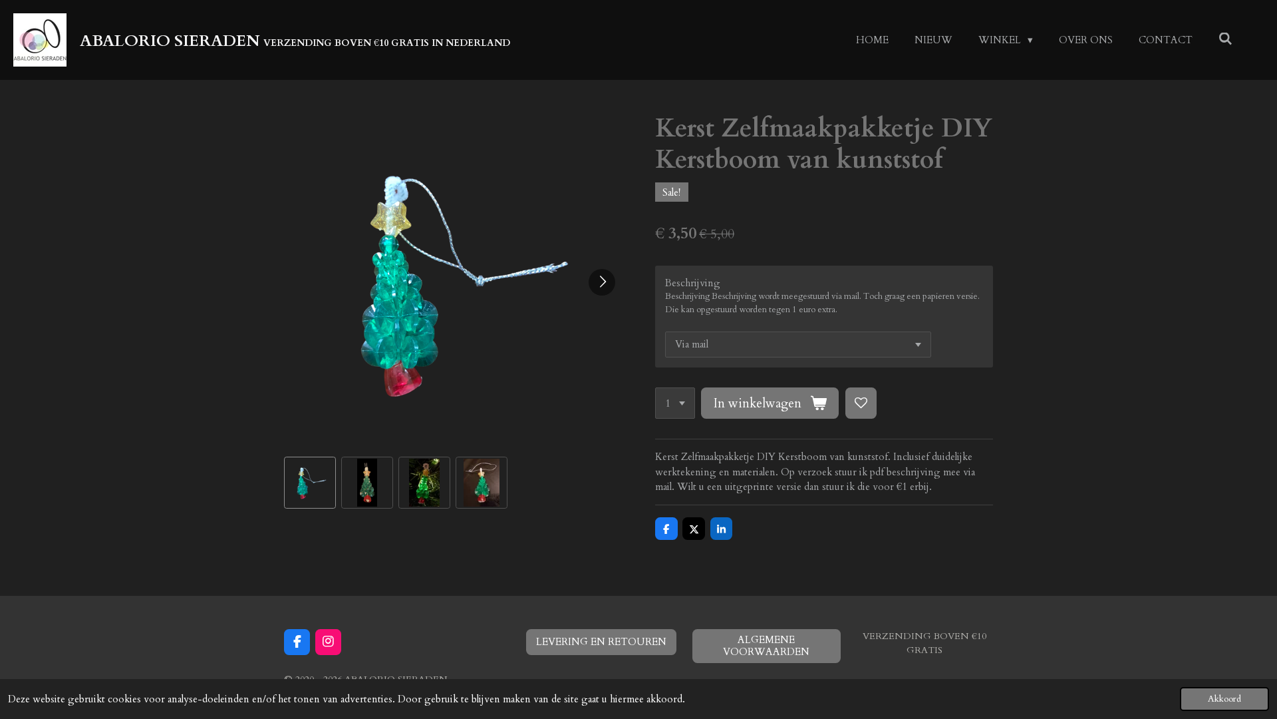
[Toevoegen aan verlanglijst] (861, 403)
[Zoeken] (1225, 39)
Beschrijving (692, 283)
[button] (310, 483)
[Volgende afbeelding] (602, 282)
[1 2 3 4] (675, 403)
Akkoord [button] (1224, 699)
